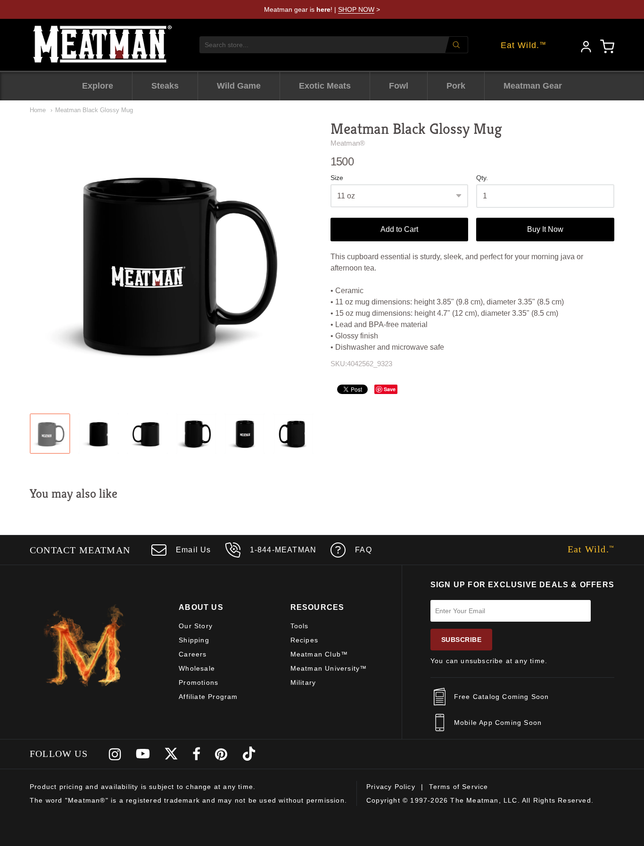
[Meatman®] (103, 45)
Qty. (482, 177)
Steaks (165, 85)
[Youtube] (143, 754)
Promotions (198, 682)
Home (38, 110)
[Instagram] (115, 754)
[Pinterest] (221, 754)
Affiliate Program (208, 696)
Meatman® (347, 143)
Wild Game (239, 85)
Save (390, 389)
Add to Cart (399, 229)
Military (303, 682)
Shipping (194, 640)
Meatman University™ (328, 668)
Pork (455, 85)
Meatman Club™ (319, 654)
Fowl (398, 85)
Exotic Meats (325, 85)
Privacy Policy (390, 786)
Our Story (196, 626)
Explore (97, 85)
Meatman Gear (533, 85)
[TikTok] (249, 754)
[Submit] (456, 45)
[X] (171, 754)
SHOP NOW (356, 9)
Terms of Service (458, 786)
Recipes (304, 640)
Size (336, 177)
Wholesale (197, 668)
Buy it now (545, 229)
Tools (299, 626)
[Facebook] (196, 754)
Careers (192, 654)
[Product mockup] (50, 433)
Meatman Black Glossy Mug (94, 110)
